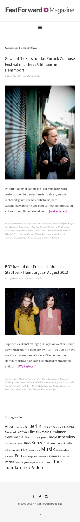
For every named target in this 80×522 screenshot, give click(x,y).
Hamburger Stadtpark (24, 382)
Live (16, 378)
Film (31, 431)
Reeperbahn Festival (37, 456)
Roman (16, 462)
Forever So (65, 378)
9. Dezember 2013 (13, 76)
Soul (41, 462)
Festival (43, 226)
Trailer (28, 468)
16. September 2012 (14, 278)
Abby (38, 223)
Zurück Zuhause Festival (48, 237)
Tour (29, 389)
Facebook (34, 498)
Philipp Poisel (59, 385)
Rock (7, 389)
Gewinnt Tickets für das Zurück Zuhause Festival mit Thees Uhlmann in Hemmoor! (40, 64)
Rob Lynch (40, 230)
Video (37, 467)
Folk (38, 432)
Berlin (55, 223)
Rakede (31, 230)
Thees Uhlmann (27, 233)
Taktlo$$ (9, 233)
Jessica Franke (35, 278)
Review (51, 456)
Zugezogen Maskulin (26, 237)
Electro (69, 427)
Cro (6, 226)
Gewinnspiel (63, 226)
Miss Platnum (21, 230)
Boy (39, 378)
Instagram (46, 498)
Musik (21, 378)
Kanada (20, 443)
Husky (65, 382)
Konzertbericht (19, 385)
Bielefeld (63, 223)
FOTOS (46, 432)
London (31, 450)
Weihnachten (10, 237)
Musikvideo (62, 450)
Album (11, 426)
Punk (25, 456)
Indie (72, 382)
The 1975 (48, 462)
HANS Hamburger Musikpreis (48, 382)
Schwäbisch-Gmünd (61, 230)
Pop (68, 385)
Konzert (8, 385)
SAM (48, 230)
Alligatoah (46, 223)
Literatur (15, 450)
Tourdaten (15, 467)
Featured (10, 432)
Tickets (38, 233)
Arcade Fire (23, 426)
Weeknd (61, 233)
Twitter (40, 498)
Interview (66, 437)
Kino (27, 443)
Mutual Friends (45, 385)
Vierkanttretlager (49, 233)
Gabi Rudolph (33, 76)
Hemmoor (9, 230)
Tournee (36, 389)
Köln (7, 450)
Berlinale (47, 427)
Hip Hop (43, 437)
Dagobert (13, 226)
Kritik (69, 443)
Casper (71, 223)
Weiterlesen (58, 211)
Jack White (10, 443)
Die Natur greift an (50, 378)
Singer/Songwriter (18, 389)
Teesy (16, 233)
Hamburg (9, 382)
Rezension (64, 456)
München (9, 456)
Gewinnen (18, 223)
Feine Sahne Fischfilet (29, 226)
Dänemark (58, 427)
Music (37, 450)
